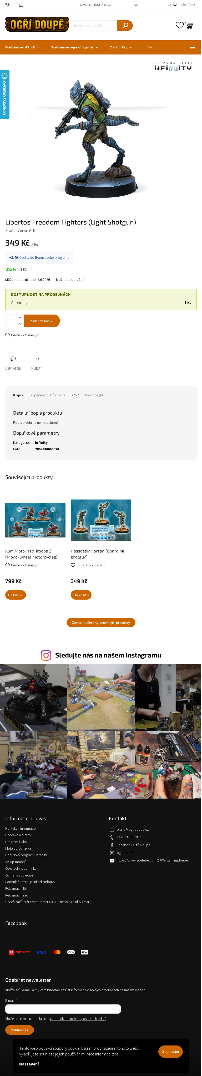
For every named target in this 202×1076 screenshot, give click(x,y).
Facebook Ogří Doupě (133, 845)
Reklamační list (16, 888)
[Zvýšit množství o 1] (20, 318)
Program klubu (16, 842)
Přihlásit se (19, 1030)
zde (115, 1054)
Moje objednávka (18, 848)
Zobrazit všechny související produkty (101, 622)
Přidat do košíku (42, 321)
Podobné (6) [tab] (93, 395)
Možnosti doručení (70, 279)
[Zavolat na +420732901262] (12, 5)
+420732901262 (129, 837)
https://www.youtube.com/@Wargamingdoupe (152, 860)
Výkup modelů (16, 862)
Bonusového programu (52, 257)
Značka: (20, 230)
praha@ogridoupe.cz (133, 829)
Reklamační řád (16, 895)
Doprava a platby (18, 835)
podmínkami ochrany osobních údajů (78, 1019)
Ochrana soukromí (19, 875)
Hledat (125, 25)
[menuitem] (75, 47)
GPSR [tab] (74, 395)
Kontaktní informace (95, 5)
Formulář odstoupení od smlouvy (30, 882)
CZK (168, 5)
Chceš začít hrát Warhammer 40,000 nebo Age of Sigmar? (48, 902)
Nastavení (29, 1064)
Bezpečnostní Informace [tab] (46, 395)
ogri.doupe (125, 852)
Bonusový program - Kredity (26, 855)
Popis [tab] (18, 395)
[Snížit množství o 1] (20, 324)
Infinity (41, 442)
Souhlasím (170, 1051)
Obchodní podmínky (20, 868)
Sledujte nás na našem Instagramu (108, 655)
